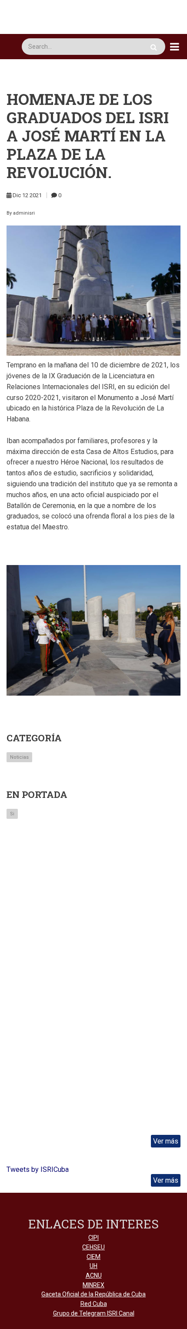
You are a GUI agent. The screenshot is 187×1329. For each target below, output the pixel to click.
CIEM (93, 1256)
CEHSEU (93, 1247)
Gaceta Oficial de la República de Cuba (93, 1294)
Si (12, 814)
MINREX (93, 1285)
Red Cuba (93, 1303)
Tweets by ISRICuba (38, 1169)
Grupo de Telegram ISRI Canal (93, 1313)
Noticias (19, 757)
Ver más (165, 1141)
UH (93, 1265)
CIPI (93, 1237)
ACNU (94, 1275)
